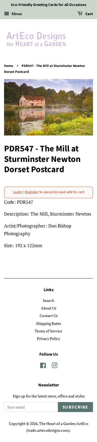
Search (48, 300)
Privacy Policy (48, 338)
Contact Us (49, 315)
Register (32, 192)
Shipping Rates (48, 323)
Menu (16, 13)
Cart (89, 14)
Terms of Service (48, 331)
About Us (48, 308)
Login (17, 192)
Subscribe (75, 407)
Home (8, 65)
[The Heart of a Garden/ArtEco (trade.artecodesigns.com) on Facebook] (43, 366)
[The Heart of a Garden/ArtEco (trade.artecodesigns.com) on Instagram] (54, 366)
